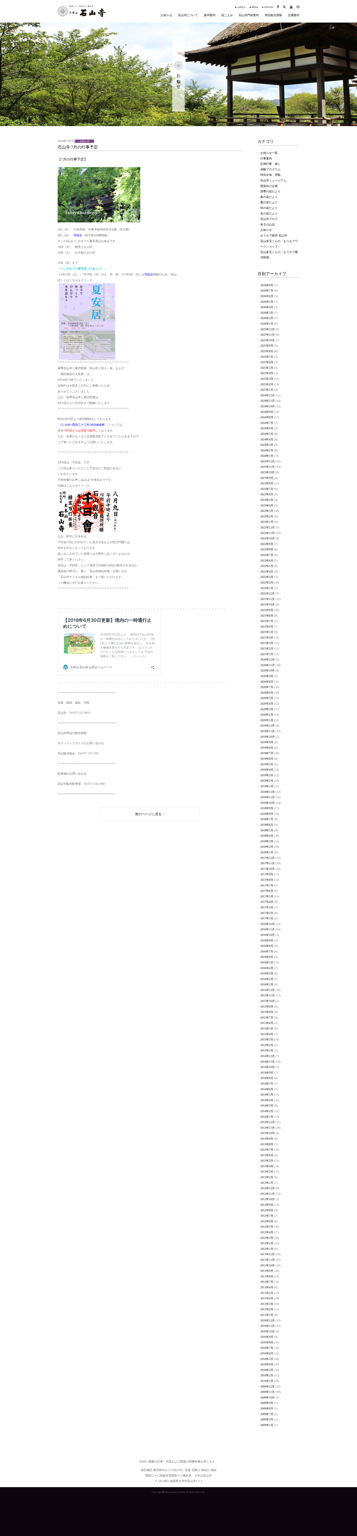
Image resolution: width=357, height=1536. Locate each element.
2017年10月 (267, 868)
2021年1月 (266, 654)
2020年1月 (266, 720)
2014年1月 (266, 1116)
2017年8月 (266, 879)
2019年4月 (266, 769)
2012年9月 (266, 1204)
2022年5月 (266, 566)
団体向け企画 (269, 186)
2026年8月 (266, 285)
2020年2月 (266, 714)
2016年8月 (266, 946)
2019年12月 (267, 725)
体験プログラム (270, 169)
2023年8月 (266, 483)
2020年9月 (266, 676)
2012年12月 (267, 1188)
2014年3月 (266, 1105)
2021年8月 (266, 615)
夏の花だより (269, 202)
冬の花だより (269, 213)
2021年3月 (266, 643)
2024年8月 (266, 417)
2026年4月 (266, 307)
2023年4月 (266, 505)
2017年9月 (266, 874)
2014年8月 (266, 1078)
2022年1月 (266, 588)
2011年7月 (266, 1281)
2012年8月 (266, 1210)
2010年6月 (266, 1353)
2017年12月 (267, 858)
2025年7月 (266, 356)
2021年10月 (267, 604)
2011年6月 (266, 1287)
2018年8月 (266, 813)
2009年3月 (266, 1419)
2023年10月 (267, 472)
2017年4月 (266, 901)
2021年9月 (266, 610)
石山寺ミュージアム (273, 180)
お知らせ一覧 (269, 152)
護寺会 (255, 7)
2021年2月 (266, 648)
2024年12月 (267, 395)
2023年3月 (266, 510)
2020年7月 (266, 687)
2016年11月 (267, 929)
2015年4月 (266, 1034)
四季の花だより (270, 191)
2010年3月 (266, 1370)
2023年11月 (267, 466)
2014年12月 (267, 1056)
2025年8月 (266, 351)
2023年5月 (266, 500)
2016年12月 (267, 924)
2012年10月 (267, 1199)
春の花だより (269, 197)
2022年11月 (267, 533)
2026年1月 (266, 323)
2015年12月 (267, 990)
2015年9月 (266, 1006)
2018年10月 (267, 802)
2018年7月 (266, 819)
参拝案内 (209, 15)
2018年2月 (266, 846)
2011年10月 (267, 1265)
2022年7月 (266, 555)
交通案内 (293, 15)
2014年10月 (267, 1067)
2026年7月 (266, 290)
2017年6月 (266, 890)
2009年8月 (266, 1408)
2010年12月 (267, 1320)
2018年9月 (266, 808)
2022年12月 (267, 527)
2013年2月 (266, 1177)
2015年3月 (266, 1039)
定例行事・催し (270, 163)
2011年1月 (266, 1315)
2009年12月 (267, 1386)
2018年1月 (266, 852)
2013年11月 (267, 1127)
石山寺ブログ (269, 219)
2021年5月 (266, 632)
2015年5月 (266, 1028)
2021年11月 (267, 599)
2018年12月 (267, 791)
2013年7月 (266, 1149)
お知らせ (166, 15)
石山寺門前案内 (249, 15)
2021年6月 (266, 626)
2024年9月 (266, 412)
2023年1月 (266, 521)
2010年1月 (266, 1381)
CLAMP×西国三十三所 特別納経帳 (83, 424)
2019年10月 (267, 736)
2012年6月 (266, 1221)
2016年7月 (266, 951)
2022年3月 (266, 577)
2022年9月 (266, 544)
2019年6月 (266, 758)
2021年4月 (266, 637)
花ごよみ (227, 15)
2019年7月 (266, 753)
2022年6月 (266, 560)
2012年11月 (267, 1193)
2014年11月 (267, 1061)
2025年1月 (266, 389)
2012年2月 (266, 1243)
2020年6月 (266, 692)
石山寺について (188, 15)
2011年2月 (266, 1309)
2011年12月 (267, 1254)
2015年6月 (266, 1023)
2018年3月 (266, 841)
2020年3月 (266, 709)
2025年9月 (266, 345)
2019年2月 (266, 780)
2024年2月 (266, 450)
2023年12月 (267, 461)
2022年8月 (266, 549)
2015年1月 (266, 1050)
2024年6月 (266, 428)
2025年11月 (267, 334)
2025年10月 (267, 340)
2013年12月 (267, 1122)
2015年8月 (266, 1012)
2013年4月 (266, 1166)
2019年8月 (266, 747)
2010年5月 (266, 1359)
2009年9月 (266, 1403)
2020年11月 (267, 665)
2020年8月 (266, 681)
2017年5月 (266, 896)
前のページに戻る (148, 814)
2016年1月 (266, 984)
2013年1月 (266, 1182)
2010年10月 (267, 1331)
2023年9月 (266, 478)
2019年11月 (267, 731)
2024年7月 (266, 422)
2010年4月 (266, 1364)
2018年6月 (266, 824)
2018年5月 (266, 830)
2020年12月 (267, 659)
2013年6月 (266, 1155)
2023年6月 (266, 494)
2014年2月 (266, 1111)
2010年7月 (266, 1347)
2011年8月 (266, 1276)
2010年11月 (267, 1325)
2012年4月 (266, 1232)
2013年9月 (266, 1138)
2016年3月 (266, 973)
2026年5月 (266, 301)
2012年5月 (266, 1226)
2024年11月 (267, 400)
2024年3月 (266, 444)
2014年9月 (266, 1072)
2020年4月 (266, 703)
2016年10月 (267, 935)
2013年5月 (266, 1160)
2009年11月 (267, 1392)
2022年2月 (266, 582)
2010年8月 (266, 1342)
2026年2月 (266, 318)
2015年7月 (266, 1017)
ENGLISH (268, 7)
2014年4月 (266, 1100)
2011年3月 (266, 1304)
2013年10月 (267, 1133)
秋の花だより (269, 208)
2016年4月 (266, 968)
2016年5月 (266, 962)
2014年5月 (266, 1094)
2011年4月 (266, 1298)
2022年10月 (267, 538)
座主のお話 (267, 224)
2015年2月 (266, 1045)
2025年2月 (266, 384)
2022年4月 (266, 571)
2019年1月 (266, 786)
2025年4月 (266, 373)
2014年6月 (266, 1089)
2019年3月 (266, 775)
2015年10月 (267, 1001)
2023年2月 (266, 516)
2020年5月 (266, 698)
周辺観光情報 (273, 15)
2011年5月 (266, 1293)
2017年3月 (266, 907)
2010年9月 (266, 1336)
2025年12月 (267, 329)
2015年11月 (267, 995)
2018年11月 (267, 797)
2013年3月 (266, 1171)
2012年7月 (266, 1215)
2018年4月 (266, 835)
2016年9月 (266, 940)
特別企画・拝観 (270, 174)
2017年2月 (266, 913)
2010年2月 (266, 1375)
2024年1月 (266, 455)
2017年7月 (266, 885)
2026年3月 (266, 312)
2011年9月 (266, 1270)
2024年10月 (267, 406)
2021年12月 (267, 593)
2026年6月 (266, 296)
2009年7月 (266, 1414)
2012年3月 (266, 1237)
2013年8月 (266, 1144)
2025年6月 (266, 362)
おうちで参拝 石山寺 (273, 235)
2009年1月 (266, 1425)
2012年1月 (266, 1248)
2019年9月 (266, 742)
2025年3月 (266, 378)
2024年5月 (266, 433)
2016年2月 (266, 979)
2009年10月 (267, 1397)
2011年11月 (267, 1259)
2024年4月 (266, 439)
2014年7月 (266, 1083)
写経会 (78, 235)
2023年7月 (266, 489)
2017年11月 (267, 863)
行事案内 (266, 158)
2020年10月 (267, 670)
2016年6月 (266, 956)
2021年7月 (266, 621)
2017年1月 (266, 918)
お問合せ (241, 7)
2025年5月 (266, 367)
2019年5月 (266, 764)
